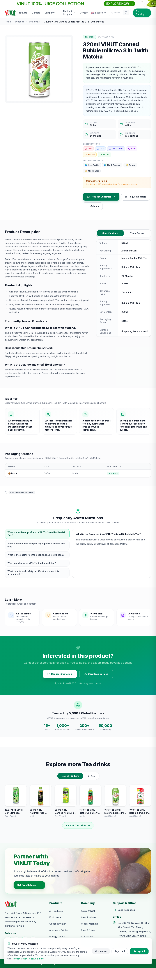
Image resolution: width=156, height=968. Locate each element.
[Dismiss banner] (152, 3)
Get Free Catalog (26, 885)
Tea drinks (34, 21)
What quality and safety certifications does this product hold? (33, 573)
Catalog (94, 206)
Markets (36, 12)
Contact (84, 12)
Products (22, 12)
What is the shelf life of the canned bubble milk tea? (35, 555)
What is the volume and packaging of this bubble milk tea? (36, 545)
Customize (101, 951)
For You (91, 776)
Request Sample (137, 196)
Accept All (139, 951)
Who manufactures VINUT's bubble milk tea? (31, 563)
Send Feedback (126, 909)
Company (49, 12)
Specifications (110, 233)
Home (8, 21)
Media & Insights (67, 12)
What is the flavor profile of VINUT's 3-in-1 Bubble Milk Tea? (37, 534)
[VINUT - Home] (10, 13)
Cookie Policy (36, 958)
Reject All (120, 951)
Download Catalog (98, 674)
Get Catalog (140, 12)
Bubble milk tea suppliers (21, 492)
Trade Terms (137, 233)
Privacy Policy (20, 958)
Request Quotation (101, 196)
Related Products (70, 776)
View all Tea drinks (76, 825)
